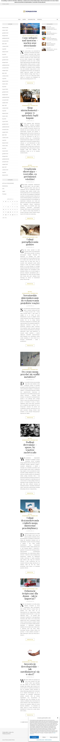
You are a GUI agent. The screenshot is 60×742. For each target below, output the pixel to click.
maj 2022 (4, 140)
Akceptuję (34, 737)
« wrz (3, 217)
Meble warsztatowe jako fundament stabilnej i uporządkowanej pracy (51, 44)
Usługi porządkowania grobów (30, 242)
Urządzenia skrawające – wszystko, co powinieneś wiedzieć (30, 174)
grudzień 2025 (5, 32)
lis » (6, 217)
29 (12, 214)
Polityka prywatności (48, 739)
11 (3, 209)
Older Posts (24, 722)
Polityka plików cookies (40, 739)
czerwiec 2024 (5, 75)
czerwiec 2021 (5, 169)
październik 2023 (5, 97)
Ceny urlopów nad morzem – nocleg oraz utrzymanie (30, 41)
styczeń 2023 (5, 121)
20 (8, 212)
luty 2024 (4, 86)
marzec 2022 (5, 145)
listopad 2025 (5, 35)
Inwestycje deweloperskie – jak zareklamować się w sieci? (30, 669)
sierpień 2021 (5, 164)
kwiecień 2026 (5, 27)
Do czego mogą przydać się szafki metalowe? (30, 374)
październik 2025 (5, 38)
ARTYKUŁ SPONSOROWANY (8, 183)
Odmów (44, 737)
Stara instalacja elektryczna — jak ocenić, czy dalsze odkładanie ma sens (52, 34)
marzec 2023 (5, 116)
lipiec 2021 (4, 167)
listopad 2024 (5, 62)
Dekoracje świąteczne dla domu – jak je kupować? (30, 594)
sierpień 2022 (5, 132)
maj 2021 (4, 172)
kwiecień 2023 (5, 113)
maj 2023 (4, 110)
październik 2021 (5, 159)
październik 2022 (5, 126)
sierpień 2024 (5, 70)
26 (5, 214)
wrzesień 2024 (5, 67)
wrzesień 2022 (5, 129)
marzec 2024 (5, 83)
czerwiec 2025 (5, 46)
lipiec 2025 (4, 43)
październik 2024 (5, 65)
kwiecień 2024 (5, 81)
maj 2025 (4, 49)
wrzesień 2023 (5, 100)
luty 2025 (4, 54)
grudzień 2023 (5, 91)
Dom (19, 19)
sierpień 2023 (5, 102)
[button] (57, 717)
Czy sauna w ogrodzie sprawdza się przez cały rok (52, 28)
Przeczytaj (30, 83)
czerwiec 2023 (5, 108)
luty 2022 (4, 148)
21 (10, 212)
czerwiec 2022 (5, 137)
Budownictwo (31, 19)
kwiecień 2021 (5, 175)
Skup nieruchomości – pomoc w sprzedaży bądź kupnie (30, 112)
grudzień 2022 (5, 124)
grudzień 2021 (5, 153)
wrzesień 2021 (5, 161)
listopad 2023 (5, 94)
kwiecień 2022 (5, 142)
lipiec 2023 (4, 105)
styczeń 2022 (5, 151)
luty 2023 (4, 118)
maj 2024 (4, 78)
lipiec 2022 (4, 134)
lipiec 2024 (4, 73)
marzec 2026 (5, 30)
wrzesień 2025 (5, 41)
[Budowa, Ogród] (30, 11)
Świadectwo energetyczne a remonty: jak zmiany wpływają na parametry (52, 39)
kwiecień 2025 (5, 51)
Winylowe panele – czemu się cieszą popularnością (52, 50)
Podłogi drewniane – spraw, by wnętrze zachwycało (30, 447)
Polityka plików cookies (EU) (8, 732)
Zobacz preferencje (53, 737)
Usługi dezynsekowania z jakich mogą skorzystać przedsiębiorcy (30, 523)
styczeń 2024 (5, 89)
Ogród (24, 19)
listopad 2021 (5, 156)
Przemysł (39, 19)
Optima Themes (12, 739)
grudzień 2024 (5, 59)
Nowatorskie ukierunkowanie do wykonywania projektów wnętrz (30, 299)
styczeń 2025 (5, 57)
